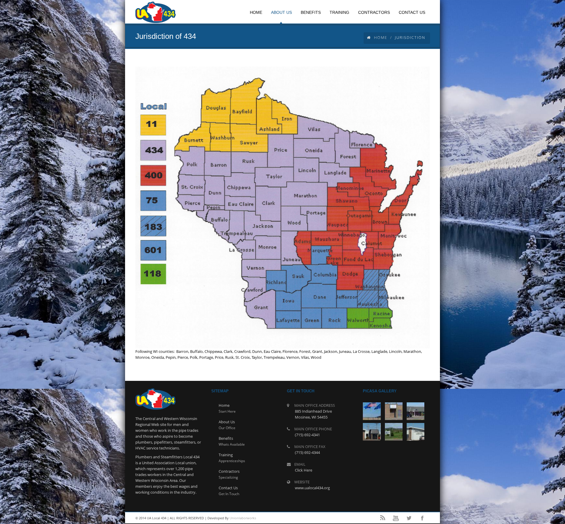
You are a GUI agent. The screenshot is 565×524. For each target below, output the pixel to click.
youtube (396, 518)
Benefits (226, 438)
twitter (409, 518)
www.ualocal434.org (312, 487)
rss (382, 518)
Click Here (303, 470)
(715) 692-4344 (307, 452)
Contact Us (228, 487)
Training (226, 454)
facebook (422, 518)
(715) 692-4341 (307, 434)
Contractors (229, 471)
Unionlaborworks (243, 518)
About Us (227, 421)
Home (380, 37)
